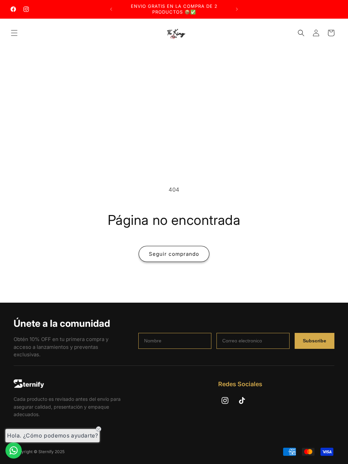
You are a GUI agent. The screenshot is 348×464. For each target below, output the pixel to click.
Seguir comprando (174, 254)
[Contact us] (13, 450)
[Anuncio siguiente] (236, 9)
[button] (14, 32)
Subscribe (314, 340)
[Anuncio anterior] (111, 9)
